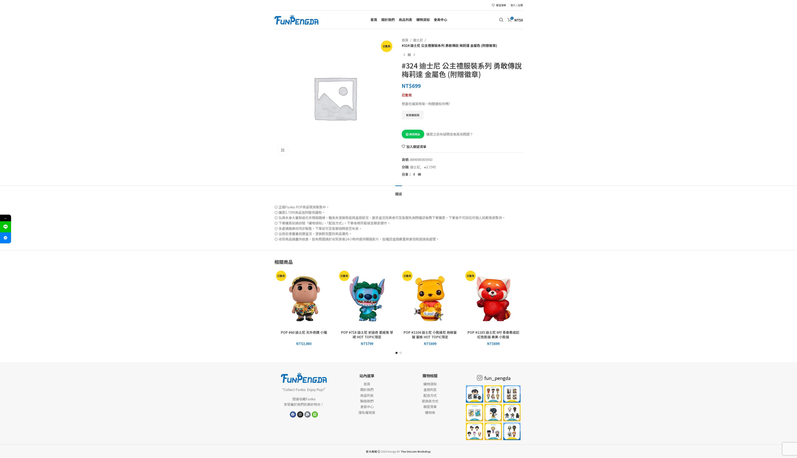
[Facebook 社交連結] (414, 174)
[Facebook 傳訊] (5, 237)
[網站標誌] (296, 19)
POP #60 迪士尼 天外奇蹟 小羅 (304, 332)
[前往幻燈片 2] (401, 353)
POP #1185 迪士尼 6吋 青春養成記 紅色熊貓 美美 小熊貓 (493, 334)
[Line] (315, 414)
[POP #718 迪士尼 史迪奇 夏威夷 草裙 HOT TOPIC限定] (367, 298)
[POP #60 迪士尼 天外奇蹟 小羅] (303, 298)
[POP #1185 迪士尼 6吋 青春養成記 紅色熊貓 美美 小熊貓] (493, 298)
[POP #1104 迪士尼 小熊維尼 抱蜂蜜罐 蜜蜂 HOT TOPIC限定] (430, 298)
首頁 (405, 39)
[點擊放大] (283, 150)
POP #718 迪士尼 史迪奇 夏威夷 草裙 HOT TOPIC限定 (367, 334)
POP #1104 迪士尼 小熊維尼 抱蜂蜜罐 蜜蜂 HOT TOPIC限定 (430, 334)
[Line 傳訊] (5, 226)
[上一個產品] (404, 54)
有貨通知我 (412, 115)
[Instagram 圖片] (474, 394)
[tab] (398, 191)
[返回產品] (409, 54)
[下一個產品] (414, 54)
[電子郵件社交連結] (419, 174)
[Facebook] (293, 414)
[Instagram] (300, 414)
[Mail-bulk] (307, 414)
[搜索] (501, 20)
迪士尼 (418, 39)
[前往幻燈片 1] (396, 353)
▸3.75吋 (429, 166)
